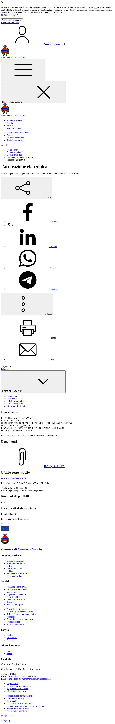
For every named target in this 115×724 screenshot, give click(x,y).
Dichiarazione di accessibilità (19, 703)
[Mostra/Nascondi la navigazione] (23, 70)
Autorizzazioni (13, 622)
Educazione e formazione (18, 609)
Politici (10, 571)
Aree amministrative (16, 563)
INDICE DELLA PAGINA (12, 391)
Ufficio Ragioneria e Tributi (13, 478)
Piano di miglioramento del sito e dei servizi (26, 706)
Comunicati (12, 637)
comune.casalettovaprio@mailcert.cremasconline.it (28, 679)
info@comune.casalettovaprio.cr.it (22, 676)
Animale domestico (15, 138)
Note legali (11, 701)
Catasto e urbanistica (16, 599)
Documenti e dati (14, 155)
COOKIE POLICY (10, 15)
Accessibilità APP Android (18, 708)
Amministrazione (14, 152)
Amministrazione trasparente (19, 696)
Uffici (9, 566)
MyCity (6, 720)
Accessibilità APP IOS (17, 711)
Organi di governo (15, 561)
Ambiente (11, 617)
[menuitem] (32, 222)
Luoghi (10, 651)
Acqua (10, 135)
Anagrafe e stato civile (17, 587)
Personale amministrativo (18, 573)
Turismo (10, 602)
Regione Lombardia (10, 22)
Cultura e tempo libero (17, 589)
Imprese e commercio (16, 594)
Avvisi (9, 640)
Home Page (12, 150)
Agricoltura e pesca (15, 624)
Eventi (9, 653)
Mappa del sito (7, 715)
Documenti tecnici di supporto (20, 157)
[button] (14, 120)
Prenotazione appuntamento (19, 686)
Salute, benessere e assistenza (20, 619)
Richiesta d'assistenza (16, 691)
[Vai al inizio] (2, 524)
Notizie (10, 635)
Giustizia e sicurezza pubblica (20, 612)
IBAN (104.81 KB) (54, 466)
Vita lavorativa (13, 592)
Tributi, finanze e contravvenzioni (21, 614)
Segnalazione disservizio (17, 688)
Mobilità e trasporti (15, 604)
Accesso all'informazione (18, 132)
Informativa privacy (15, 698)
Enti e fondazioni (14, 568)
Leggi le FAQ (13, 683)
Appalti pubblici (14, 597)
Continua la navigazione (12, 20)
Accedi (4, 145)
